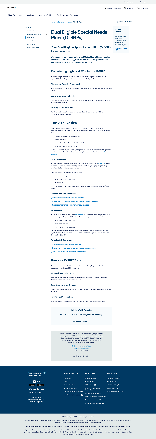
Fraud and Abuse (90, 378)
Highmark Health (112, 378)
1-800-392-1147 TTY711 (36, 392)
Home (53, 22)
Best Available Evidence (81, 348)
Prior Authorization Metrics (72, 395)
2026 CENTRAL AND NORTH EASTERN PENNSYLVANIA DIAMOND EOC (75, 201)
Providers (143, 2)
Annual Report (111, 388)
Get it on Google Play (36, 402)
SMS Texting (89, 385)
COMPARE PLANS (121, 48)
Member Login (143, 8)
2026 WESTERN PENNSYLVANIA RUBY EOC (66, 244)
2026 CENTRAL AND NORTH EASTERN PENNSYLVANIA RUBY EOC (73, 248)
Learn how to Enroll (81, 321)
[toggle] (47, 34)
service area (102, 164)
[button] (148, 15)
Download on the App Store (36, 399)
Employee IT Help (69, 385)
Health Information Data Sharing (95, 396)
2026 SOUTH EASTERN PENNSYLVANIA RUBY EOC (68, 252)
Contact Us (129, 8)
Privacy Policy (89, 381)
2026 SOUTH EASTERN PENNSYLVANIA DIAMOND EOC (70, 205)
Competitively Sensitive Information (92, 389)
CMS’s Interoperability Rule (72, 391)
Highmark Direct (112, 381)
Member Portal (128, 2)
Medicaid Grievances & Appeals (95, 400)
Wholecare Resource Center (115, 391)
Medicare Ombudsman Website (81, 346)
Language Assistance (114, 8)
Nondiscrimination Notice (93, 393)
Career (66, 381)
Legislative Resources (70, 388)
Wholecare (60, 22)
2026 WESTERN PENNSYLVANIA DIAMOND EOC (67, 198)
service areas (79, 215)
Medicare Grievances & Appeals (95, 403)
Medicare (69, 22)
